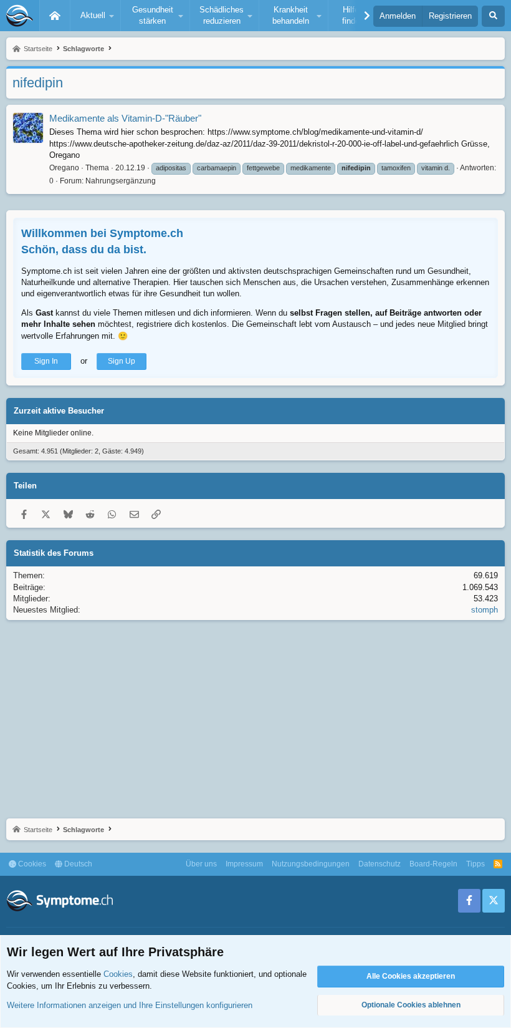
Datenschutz (379, 864)
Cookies (31, 864)
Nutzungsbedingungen (311, 864)
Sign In (46, 361)
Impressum (244, 864)
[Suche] (493, 16)
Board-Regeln (433, 864)
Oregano (64, 167)
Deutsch (77, 864)
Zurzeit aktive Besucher (59, 410)
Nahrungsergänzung (120, 181)
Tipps (475, 864)
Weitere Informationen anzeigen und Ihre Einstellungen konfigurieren (129, 1005)
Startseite (55, 15)
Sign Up (121, 361)
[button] (95, 15)
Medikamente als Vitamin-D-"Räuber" (125, 118)
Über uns (201, 864)
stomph (484, 609)
